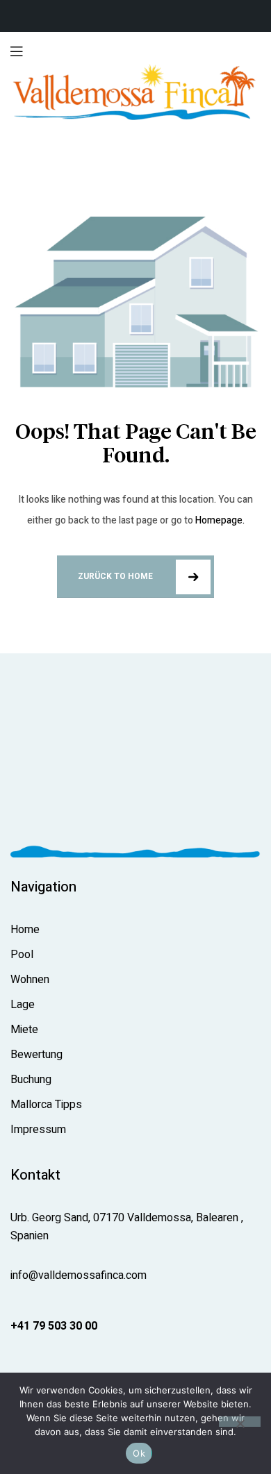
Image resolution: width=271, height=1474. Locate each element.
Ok (139, 1453)
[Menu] (16, 50)
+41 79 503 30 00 (53, 1326)
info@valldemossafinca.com (78, 1275)
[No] (240, 1421)
